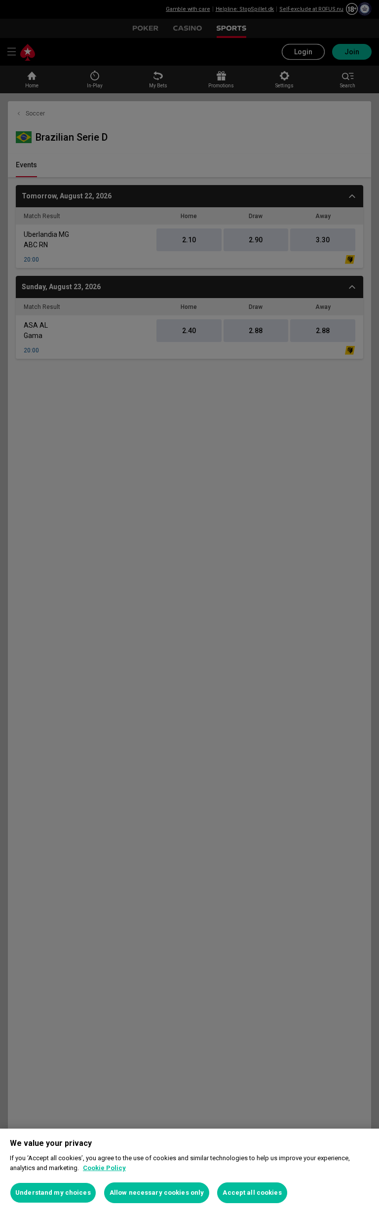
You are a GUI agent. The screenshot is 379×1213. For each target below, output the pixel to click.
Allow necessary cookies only (157, 1192)
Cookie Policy (104, 1168)
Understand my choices (53, 1192)
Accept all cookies (252, 1192)
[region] (189, 1171)
